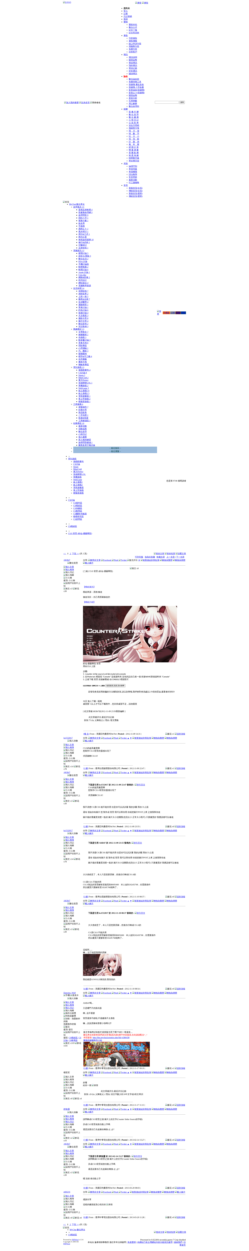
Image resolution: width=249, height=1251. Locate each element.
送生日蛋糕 (134, 125)
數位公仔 (133, 27)
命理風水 (78, 207)
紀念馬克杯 (134, 33)
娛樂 (126, 109)
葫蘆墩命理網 (85, 212)
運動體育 (83, 305)
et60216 (67, 1192)
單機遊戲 (83, 385)
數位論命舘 (134, 79)
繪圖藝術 (83, 335)
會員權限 (133, 172)
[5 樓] (85, 1068)
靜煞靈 (67, 1109)
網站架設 (83, 283)
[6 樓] (85, 1105)
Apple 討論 (84, 272)
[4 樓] (85, 989)
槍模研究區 (78, 516)
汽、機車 (83, 351)
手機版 (166, 313)
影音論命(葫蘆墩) (137, 90)
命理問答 (83, 215)
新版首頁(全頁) (136, 188)
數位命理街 (134, 106)
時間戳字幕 (134, 158)
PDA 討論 (82, 261)
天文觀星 (83, 315)
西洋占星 (82, 237)
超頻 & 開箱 (84, 256)
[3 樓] (85, 897)
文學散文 (83, 332)
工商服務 (78, 404)
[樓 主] (86, 734)
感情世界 (83, 294)
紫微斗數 (83, 220)
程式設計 (82, 280)
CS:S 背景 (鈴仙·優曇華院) (80, 533)
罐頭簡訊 (133, 74)
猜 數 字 (134, 133)
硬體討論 (83, 253)
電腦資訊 (78, 250)
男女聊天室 (134, 161)
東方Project (83, 380)
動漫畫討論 (84, 340)
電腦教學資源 (84, 285)
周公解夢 (133, 103)
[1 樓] (85, 768)
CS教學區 (77, 511)
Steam (81, 375)
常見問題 (133, 177)
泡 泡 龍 (134, 139)
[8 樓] (85, 1188)
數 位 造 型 (134, 114)
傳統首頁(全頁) (136, 191)
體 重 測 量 (134, 150)
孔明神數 (133, 101)
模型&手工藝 (85, 356)
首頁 (126, 185)
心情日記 (82, 434)
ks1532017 (68, 738)
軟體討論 (83, 270)
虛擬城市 (83, 407)
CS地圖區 (77, 508)
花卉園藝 (82, 359)
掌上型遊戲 (84, 399)
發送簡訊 (133, 63)
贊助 (126, 22)
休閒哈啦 (83, 291)
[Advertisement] (172, 545)
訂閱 (173, 313)
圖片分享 (83, 321)
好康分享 (82, 410)
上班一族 (83, 296)
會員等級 (133, 169)
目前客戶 (133, 52)
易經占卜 (83, 229)
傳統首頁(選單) (136, 196)
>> (77, 553)
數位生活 (83, 259)
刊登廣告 (133, 38)
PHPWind (75, 1240)
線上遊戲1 (83, 391)
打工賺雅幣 (134, 182)
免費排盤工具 (135, 82)
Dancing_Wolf (70, 993)
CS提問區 (77, 519)
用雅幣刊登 (134, 46)
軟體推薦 (83, 267)
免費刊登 (133, 49)
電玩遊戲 (78, 367)
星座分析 (133, 98)
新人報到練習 (84, 440)
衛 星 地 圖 (134, 155)
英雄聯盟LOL (85, 383)
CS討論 (82, 373)
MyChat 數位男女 (77, 204)
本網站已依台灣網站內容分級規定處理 (154, 1242)
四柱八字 (83, 218)
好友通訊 (133, 71)
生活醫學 (83, 302)
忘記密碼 (128, 16)
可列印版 (139, 557)
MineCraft (83, 378)
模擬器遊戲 (84, 401)
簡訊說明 (133, 57)
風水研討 (83, 231)
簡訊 (126, 54)
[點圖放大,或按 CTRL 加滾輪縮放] (130, 662)
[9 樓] (85, 1217)
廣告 (126, 35)
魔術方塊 (82, 362)
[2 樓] (85, 826)
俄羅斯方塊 (134, 128)
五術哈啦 (83, 248)
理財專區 (82, 345)
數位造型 (82, 431)
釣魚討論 (83, 310)
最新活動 (133, 180)
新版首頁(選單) (136, 193)
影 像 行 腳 (134, 112)
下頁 (74, 553)
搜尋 (126, 19)
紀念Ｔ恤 (133, 30)
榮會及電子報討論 (86, 445)
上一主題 (170, 557)
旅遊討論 (83, 313)
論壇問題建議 (85, 442)
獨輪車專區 (83, 364)
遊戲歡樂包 (84, 370)
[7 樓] (85, 1140)
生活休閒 (78, 288)
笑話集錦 (83, 326)
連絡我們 (178, 1242)
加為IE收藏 (150, 557)
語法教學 (133, 174)
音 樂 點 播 (134, 153)
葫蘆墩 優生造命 (136, 84)
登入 (126, 11)
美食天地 (83, 343)
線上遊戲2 (83, 393)
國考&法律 (84, 299)
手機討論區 (83, 264)
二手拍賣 (83, 415)
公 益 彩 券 (134, 123)
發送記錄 (133, 68)
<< (64, 553)
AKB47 (67, 560)
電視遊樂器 (84, 396)
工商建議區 (84, 421)
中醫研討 (82, 245)
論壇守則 (133, 166)
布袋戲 (82, 337)
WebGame (83, 388)
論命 (126, 76)
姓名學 (81, 223)
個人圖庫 (82, 437)
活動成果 (82, 429)
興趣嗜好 (78, 329)
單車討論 (83, 307)
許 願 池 (134, 142)
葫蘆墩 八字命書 (136, 87)
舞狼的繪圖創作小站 (92, 1040)
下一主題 (180, 557)
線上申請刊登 (135, 44)
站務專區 (78, 423)
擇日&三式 (84, 234)
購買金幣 (133, 60)
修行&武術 (84, 242)
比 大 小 (134, 136)
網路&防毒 (84, 277)
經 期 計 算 (134, 147)
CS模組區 (77, 505)
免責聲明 (131, 1242)
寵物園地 (82, 354)
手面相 (81, 226)
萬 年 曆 (134, 144)
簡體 (183, 313)
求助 (126, 163)
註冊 (126, 14)
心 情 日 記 (134, 120)
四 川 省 (134, 131)
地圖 (178, 313)
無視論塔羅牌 (86, 240)
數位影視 (83, 324)
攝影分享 (83, 318)
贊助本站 (133, 24)
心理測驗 (83, 348)
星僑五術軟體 (85, 210)
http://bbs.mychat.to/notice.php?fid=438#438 (111, 1037)
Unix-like (82, 275)
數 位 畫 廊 (134, 117)
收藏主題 (161, 557)
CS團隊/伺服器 (80, 514)
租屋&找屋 (83, 418)
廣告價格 (133, 41)
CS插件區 (77, 503)
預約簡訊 (133, 65)
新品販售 (82, 412)
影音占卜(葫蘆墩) (137, 93)
